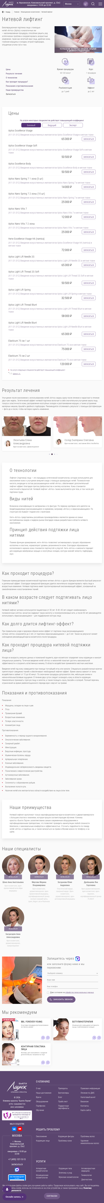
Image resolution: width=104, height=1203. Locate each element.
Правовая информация (90, 1088)
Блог (60, 1097)
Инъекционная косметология (42, 1176)
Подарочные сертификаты (63, 1107)
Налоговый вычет (88, 1097)
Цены (8, 69)
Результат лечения (14, 73)
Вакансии (85, 1101)
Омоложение (41, 1136)
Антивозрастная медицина (88, 1169)
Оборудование (42, 1101)
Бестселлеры (63, 1093)
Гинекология (86, 1175)
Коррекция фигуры (66, 1136)
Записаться (13, 877)
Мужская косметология (69, 1177)
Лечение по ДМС (87, 1093)
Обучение (40, 1110)
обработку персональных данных (79, 992)
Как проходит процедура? (17, 82)
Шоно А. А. (17, 374)
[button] (49, 454)
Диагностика (86, 1179)
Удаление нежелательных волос (90, 1142)
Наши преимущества (15, 90)
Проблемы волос (88, 1136)
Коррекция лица (43, 1141)
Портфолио (40, 1106)
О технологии (11, 77)
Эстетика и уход (65, 1173)
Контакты (85, 1106)
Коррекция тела (65, 1168)
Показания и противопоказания (19, 86)
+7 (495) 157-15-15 (17, 1159)
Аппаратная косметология (42, 1169)
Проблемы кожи (65, 1141)
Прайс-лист (63, 1101)
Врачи (38, 1097)
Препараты (63, 1088)
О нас (38, 1088)
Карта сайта (86, 1110)
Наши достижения (43, 1093)
